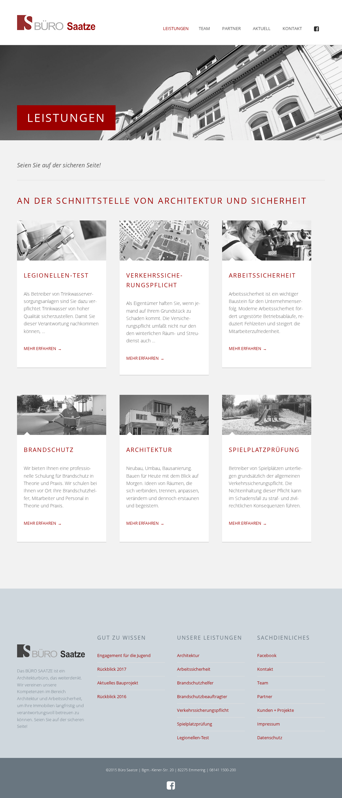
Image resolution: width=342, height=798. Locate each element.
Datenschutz (269, 738)
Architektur (149, 450)
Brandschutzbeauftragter (202, 696)
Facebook (267, 655)
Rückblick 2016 (111, 696)
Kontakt (292, 28)
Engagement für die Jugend (124, 655)
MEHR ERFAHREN (40, 348)
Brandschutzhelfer (195, 683)
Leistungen (176, 28)
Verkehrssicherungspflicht (203, 710)
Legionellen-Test (56, 275)
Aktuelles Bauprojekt (117, 683)
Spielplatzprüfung (264, 450)
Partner (231, 28)
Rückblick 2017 (111, 669)
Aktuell (262, 28)
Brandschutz (49, 450)
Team (204, 28)
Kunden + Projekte (275, 710)
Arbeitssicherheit (262, 275)
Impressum (268, 724)
